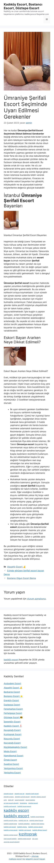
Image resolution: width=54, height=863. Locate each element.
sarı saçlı (35, 839)
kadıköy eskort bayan (36, 820)
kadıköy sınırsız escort (35, 827)
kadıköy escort (11, 659)
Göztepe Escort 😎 (13, 717)
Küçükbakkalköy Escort (15, 747)
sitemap (35, 856)
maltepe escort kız (17, 859)
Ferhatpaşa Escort (13, 713)
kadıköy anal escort (10, 806)
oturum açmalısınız (36, 598)
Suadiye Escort (11, 764)
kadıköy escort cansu (10, 820)
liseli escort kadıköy (10, 839)
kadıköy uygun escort (10, 830)
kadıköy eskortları (24, 824)
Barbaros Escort (12, 692)
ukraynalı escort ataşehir (11, 842)
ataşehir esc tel (19, 793)
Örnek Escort (10, 760)
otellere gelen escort (24, 839)
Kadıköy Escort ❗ (13, 726)
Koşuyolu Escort (12, 738)
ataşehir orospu (9, 797)
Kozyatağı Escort (12, 743)
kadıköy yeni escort (25, 830)
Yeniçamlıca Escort (13, 768)
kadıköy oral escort (10, 827)
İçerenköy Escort (12, 721)
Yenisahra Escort (12, 772)
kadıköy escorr (16, 810)
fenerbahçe (23, 803)
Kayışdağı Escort (12, 730)
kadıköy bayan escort (24, 806)
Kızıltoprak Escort (12, 734)
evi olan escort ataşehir (11, 803)
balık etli (11, 800)
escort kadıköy (30, 800)
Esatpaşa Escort (12, 704)
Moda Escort (10, 751)
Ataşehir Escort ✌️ (16, 567)
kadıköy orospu (22, 827)
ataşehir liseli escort (32, 793)
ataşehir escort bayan (35, 859)
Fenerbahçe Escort (13, 709)
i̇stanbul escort (33, 803)
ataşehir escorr (8, 793)
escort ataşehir (19, 800)
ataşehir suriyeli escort (22, 797)
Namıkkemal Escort (13, 755)
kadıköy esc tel (23, 820)
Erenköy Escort (11, 700)
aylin (5, 800)
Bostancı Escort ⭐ (13, 696)
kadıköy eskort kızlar (10, 824)
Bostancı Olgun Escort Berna (21, 578)
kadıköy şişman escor (11, 835)
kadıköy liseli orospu (37, 824)
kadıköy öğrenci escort (39, 830)
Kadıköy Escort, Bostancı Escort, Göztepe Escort (23, 6)
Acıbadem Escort (12, 683)
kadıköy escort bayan (37, 817)
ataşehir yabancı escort (38, 797)
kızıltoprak (28, 834)
